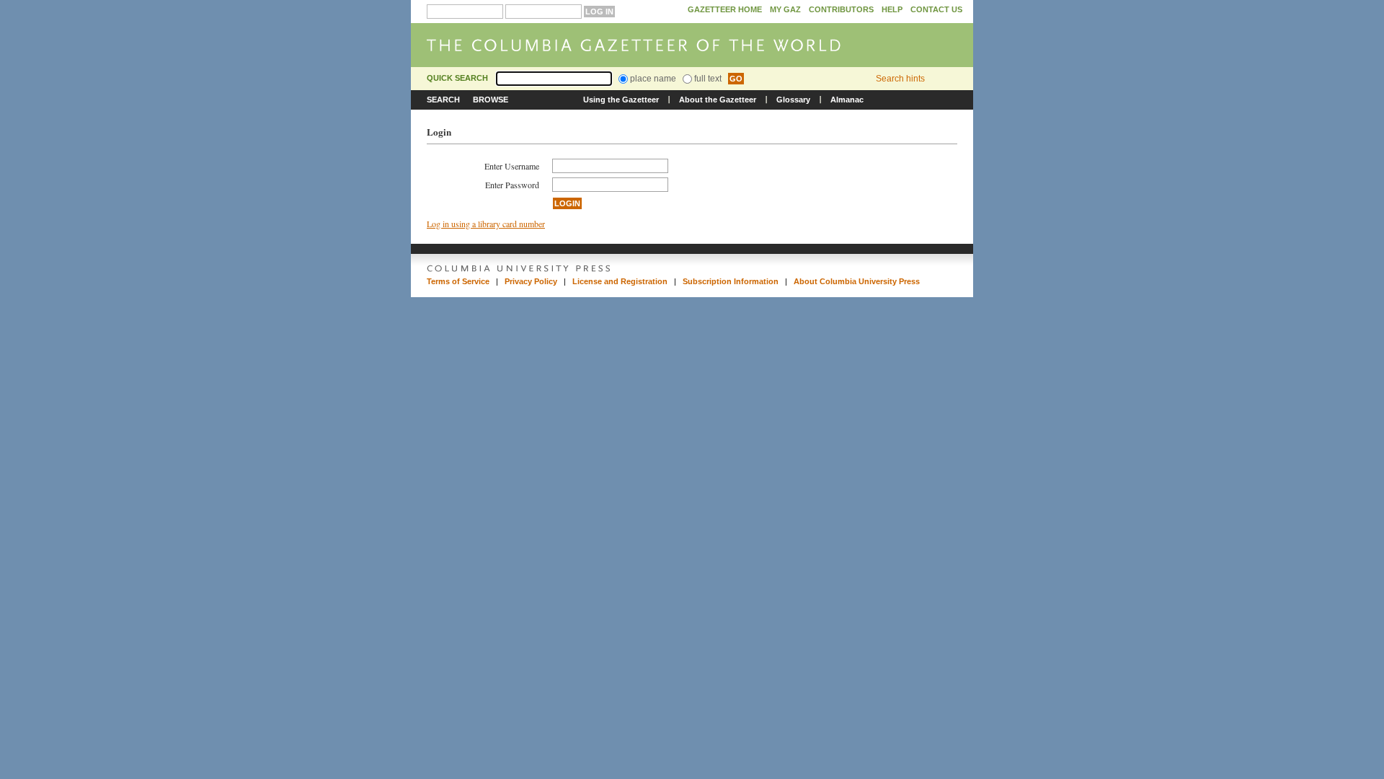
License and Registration (619, 281)
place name (652, 79)
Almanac (847, 99)
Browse (490, 99)
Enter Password (512, 184)
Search (443, 99)
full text (707, 79)
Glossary (793, 99)
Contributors (841, 9)
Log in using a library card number (486, 223)
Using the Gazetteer (621, 99)
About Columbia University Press (857, 281)
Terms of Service (458, 281)
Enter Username (511, 166)
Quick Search (457, 78)
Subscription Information (730, 281)
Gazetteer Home (725, 9)
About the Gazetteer (717, 99)
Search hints (900, 79)
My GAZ (785, 9)
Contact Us (936, 9)
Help (892, 9)
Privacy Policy (531, 281)
